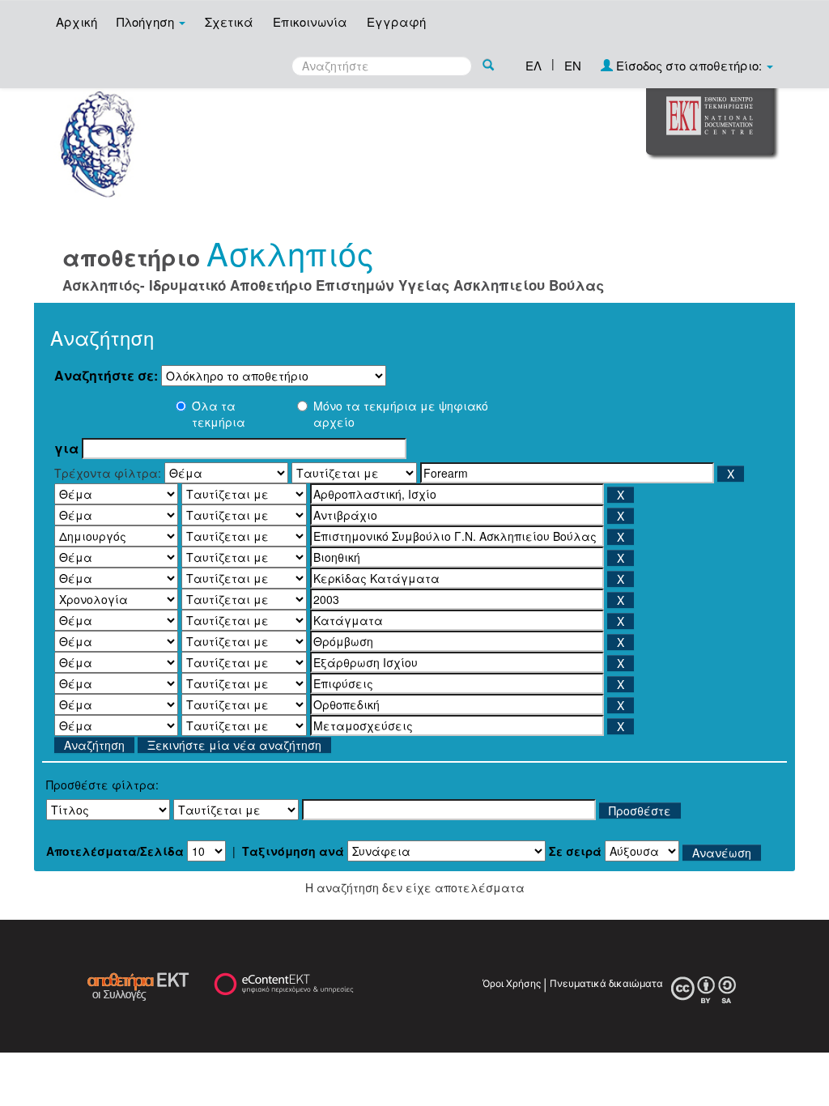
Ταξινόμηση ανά (293, 851)
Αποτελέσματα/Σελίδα (115, 851)
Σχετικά (229, 21)
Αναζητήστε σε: (106, 376)
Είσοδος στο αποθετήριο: (689, 65)
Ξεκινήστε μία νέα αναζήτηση (234, 745)
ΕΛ (533, 65)
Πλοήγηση (147, 21)
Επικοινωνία (310, 21)
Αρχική (76, 21)
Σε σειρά (575, 851)
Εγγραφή (396, 21)
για (66, 448)
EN (572, 65)
